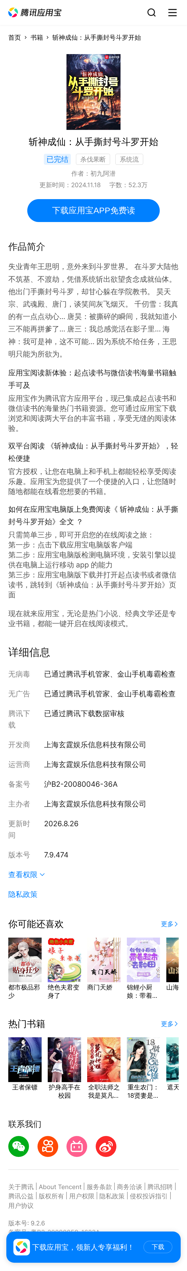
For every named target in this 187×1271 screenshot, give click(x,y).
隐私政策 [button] (22, 894)
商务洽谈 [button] (129, 1187)
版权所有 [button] (51, 1196)
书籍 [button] (36, 37)
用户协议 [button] (21, 1205)
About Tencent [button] (60, 1187)
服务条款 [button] (99, 1187)
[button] (34, 13)
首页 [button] (14, 37)
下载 (158, 1246)
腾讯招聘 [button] (160, 1187)
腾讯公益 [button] (21, 1196)
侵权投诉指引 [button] (149, 1196)
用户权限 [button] (81, 1196)
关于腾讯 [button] (21, 1187)
